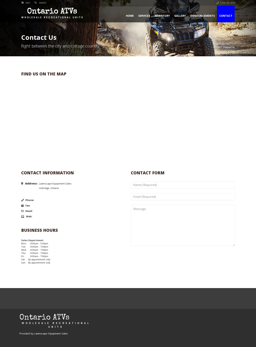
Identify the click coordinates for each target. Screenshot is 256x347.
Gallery (180, 15)
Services (144, 15)
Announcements (202, 15)
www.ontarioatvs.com (49, 216)
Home (130, 15)
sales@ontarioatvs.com (50, 211)
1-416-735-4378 (227, 3)
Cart (27, 3)
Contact (225, 15)
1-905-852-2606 (43, 205)
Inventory (162, 15)
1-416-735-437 (46, 200)
